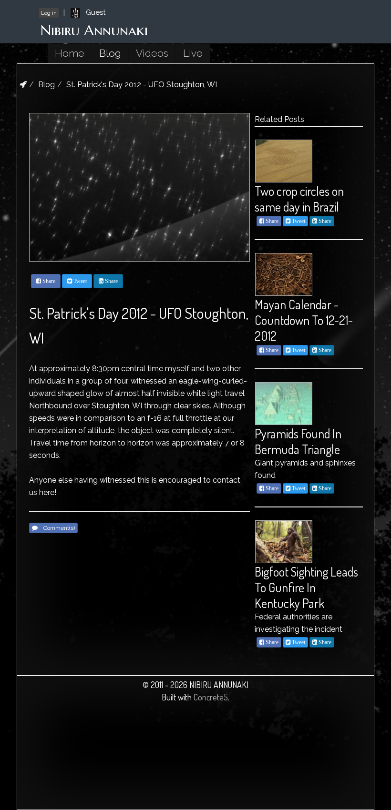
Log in (49, 13)
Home (69, 53)
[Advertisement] (79, 760)
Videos (152, 53)
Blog (110, 53)
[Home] (23, 84)
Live (193, 53)
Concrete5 (211, 697)
